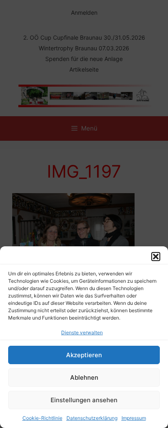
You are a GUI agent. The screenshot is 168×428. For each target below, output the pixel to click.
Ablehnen (84, 377)
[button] (156, 256)
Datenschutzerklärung (91, 418)
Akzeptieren (84, 355)
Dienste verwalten (82, 332)
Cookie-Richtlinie (42, 418)
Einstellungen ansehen (84, 400)
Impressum (134, 418)
